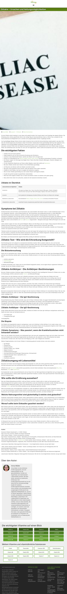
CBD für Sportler (30, 570)
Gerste (41, 198)
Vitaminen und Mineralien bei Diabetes (60, 588)
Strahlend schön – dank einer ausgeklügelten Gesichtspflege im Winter (51, 589)
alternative (13, 368)
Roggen (31, 198)
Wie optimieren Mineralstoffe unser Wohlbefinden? (51, 574)
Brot (18, 440)
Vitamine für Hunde (50, 579)
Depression (47, 163)
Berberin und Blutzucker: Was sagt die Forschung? (61, 581)
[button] (33, 5)
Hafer (38, 198)
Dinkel (35, 198)
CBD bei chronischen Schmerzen (41, 576)
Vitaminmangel (7, 260)
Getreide (23, 440)
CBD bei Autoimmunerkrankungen (35, 580)
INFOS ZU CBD (32, 567)
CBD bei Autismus (30, 575)
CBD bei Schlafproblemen (42, 580)
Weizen (28, 198)
